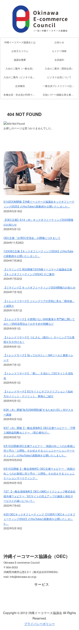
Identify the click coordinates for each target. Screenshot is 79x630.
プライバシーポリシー (39, 623)
